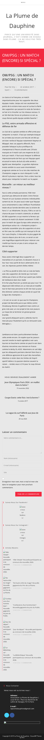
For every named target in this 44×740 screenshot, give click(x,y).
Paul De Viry (10, 87)
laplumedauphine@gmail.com (22, 709)
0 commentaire (21, 90)
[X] (6, 715)
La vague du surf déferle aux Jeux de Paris (22, 414)
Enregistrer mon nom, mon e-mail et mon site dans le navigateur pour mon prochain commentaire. (20, 484)
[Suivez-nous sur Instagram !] (22, 535)
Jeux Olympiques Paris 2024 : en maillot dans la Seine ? (22, 383)
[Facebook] (12, 715)
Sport (7, 90)
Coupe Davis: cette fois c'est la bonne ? (22, 397)
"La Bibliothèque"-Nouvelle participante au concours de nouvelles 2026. (27, 657)
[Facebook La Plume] (22, 512)
